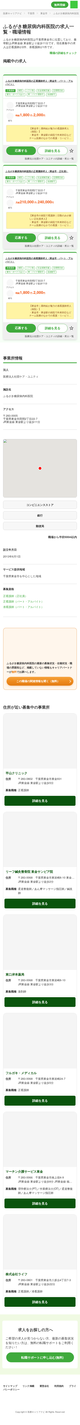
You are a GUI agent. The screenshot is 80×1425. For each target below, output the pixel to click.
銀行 (40, 515)
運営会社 (45, 1386)
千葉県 (31, 13)
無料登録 (59, 5)
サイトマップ (10, 1386)
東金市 (43, 13)
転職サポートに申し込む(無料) (41, 1357)
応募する (21, 150)
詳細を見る (52, 150)
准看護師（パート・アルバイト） (23, 607)
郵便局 (40, 526)
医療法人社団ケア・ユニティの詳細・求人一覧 (49, 158)
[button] (40, 468)
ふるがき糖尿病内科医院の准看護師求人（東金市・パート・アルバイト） (39, 259)
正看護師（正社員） (15, 596)
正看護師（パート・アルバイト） (23, 601)
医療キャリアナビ (12, 13)
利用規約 (59, 1386)
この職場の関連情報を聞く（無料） (38, 681)
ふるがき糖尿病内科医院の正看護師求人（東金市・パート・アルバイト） (39, 82)
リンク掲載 (29, 1386)
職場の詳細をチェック (63, 53)
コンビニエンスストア (40, 505)
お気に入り (71, 150)
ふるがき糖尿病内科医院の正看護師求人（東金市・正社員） (36, 171)
